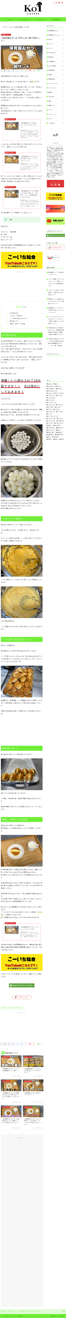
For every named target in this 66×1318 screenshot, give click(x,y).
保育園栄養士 (12, 1007)
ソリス (58, 407)
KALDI (56, 39)
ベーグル (50, 423)
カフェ (56, 118)
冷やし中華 (57, 425)
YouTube (55, 96)
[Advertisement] (22, 286)
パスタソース (51, 420)
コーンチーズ (51, 404)
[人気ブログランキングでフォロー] (21, 989)
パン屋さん (56, 123)
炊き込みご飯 (51, 432)
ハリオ (50, 413)
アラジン (59, 395)
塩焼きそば (60, 427)
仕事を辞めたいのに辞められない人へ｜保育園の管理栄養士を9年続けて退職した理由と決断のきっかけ (56, 331)
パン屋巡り (61, 420)
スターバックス (55, 83)
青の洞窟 (56, 436)
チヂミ (50, 409)
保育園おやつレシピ (6, 34)
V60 (56, 384)
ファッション (55, 114)
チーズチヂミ (51, 411)
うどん (59, 386)
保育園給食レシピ (56, 30)
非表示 (24, 307)
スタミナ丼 (50, 407)
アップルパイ (51, 395)
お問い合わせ (56, 19)
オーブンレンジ (51, 397)
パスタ (60, 418)
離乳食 (55, 92)
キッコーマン (51, 400)
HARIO (50, 384)
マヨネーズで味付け (16, 316)
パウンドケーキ (51, 418)
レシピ (56, 48)
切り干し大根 (51, 427)
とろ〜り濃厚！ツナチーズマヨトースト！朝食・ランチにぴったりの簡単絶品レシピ (56, 282)
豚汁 (49, 436)
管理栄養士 (4, 1007)
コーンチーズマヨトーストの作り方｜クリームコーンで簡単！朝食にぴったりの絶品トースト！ (56, 320)
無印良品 (55, 57)
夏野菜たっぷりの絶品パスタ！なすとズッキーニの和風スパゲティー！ (56, 301)
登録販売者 (55, 79)
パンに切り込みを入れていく (19, 318)
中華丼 (50, 425)
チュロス (57, 409)
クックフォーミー (52, 402)
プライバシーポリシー (9, 1315)
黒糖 (62, 439)
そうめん (50, 393)
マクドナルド (55, 88)
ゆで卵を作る (14, 313)
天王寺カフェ (51, 430)
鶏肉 (56, 439)
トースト (59, 411)
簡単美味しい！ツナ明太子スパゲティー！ (56, 273)
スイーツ (56, 44)
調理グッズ (55, 105)
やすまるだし (56, 52)
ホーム (9, 19)
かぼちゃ (59, 388)
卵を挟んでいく (15, 321)
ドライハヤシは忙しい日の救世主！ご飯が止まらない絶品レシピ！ (56, 292)
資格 (55, 101)
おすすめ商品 (56, 66)
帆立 (58, 430)
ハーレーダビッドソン (53, 416)
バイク (55, 110)
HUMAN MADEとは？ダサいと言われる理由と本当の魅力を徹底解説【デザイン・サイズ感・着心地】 (56, 342)
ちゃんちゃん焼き (60, 393)
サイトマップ (40, 19)
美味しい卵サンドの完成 (17, 324)
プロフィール (25, 19)
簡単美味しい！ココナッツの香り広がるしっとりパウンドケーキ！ (56, 310)
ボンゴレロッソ (59, 423)
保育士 (55, 74)
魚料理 (50, 439)
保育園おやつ (21, 1007)
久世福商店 (55, 61)
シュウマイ (60, 404)
